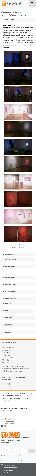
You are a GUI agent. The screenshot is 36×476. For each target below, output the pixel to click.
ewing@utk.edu (9, 423)
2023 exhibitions (10, 266)
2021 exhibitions (10, 284)
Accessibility (21, 460)
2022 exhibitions (10, 277)
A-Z (19, 455)
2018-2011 (7, 303)
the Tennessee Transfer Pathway (10, 470)
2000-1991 (8, 318)
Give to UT (3, 460)
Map (2, 458)
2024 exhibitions (10, 259)
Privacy (20, 457)
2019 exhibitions (10, 299)
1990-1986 (8, 325)
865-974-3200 (10, 421)
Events (3, 455)
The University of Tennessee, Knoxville (3, 5)
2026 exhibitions (10, 20)
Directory (20, 458)
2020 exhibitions (10, 291)
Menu (33, 4)
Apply (2, 457)
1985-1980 (8, 332)
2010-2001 (8, 310)
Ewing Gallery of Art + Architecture (15, 4)
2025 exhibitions (10, 254)
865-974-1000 (5, 442)
